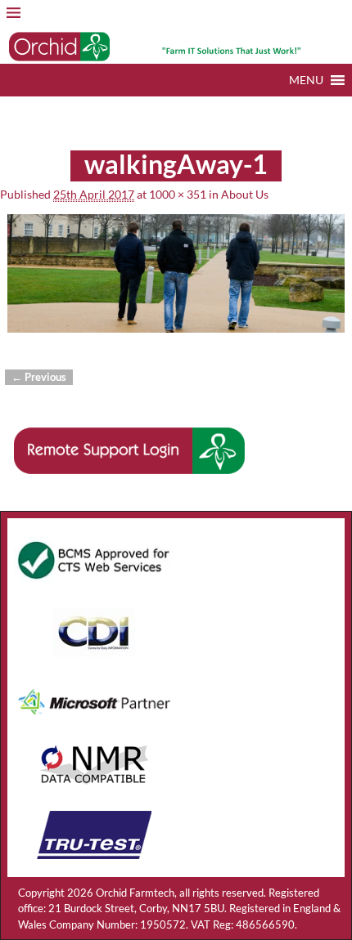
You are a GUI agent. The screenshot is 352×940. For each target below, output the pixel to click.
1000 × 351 (177, 194)
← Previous (38, 377)
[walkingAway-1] (176, 282)
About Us (245, 194)
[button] (306, 80)
